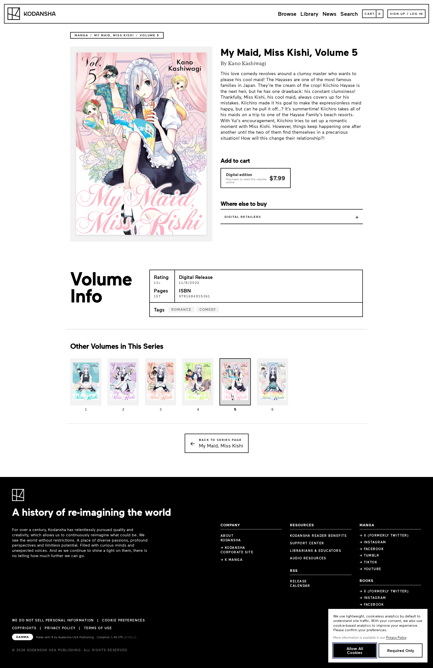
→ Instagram (373, 542)
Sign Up (397, 13)
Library (309, 14)
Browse (287, 14)
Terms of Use (98, 628)
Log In (416, 13)
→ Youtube (370, 569)
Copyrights (24, 628)
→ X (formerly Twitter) (384, 535)
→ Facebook (372, 549)
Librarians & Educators (315, 551)
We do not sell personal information (53, 620)
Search (349, 14)
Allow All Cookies (355, 650)
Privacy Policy (60, 628)
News (329, 14)
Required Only (400, 650)
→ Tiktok (368, 562)
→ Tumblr (369, 555)
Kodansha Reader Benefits (318, 536)
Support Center (307, 543)
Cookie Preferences (123, 620)
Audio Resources (308, 558)
